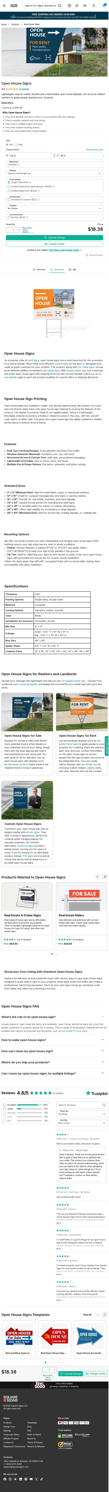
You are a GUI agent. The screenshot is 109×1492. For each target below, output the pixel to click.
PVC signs (28, 859)
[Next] (102, 1318)
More (58, 1227)
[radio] (7, 144)
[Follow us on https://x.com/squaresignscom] (36, 1483)
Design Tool (9, 1430)
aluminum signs (25, 849)
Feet (20, 144)
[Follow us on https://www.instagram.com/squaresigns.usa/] (10, 1483)
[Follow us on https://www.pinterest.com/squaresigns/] (25, 1483)
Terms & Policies (34, 1446)
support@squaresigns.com (15, 1470)
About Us (31, 1442)
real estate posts (16, 765)
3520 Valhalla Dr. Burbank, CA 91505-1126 (23, 1465)
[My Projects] (82, 6)
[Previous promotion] (13, 16)
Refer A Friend (33, 1438)
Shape (13, 170)
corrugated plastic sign (73, 682)
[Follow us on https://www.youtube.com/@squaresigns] (31, 1483)
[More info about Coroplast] (18, 164)
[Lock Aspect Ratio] (53, 154)
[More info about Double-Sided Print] (39, 191)
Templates (31, 1426)
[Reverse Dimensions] (53, 157)
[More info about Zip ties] (27, 217)
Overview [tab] (40, 270)
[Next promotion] (93, 16)
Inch (11, 144)
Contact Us (8, 1446)
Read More (7, 102)
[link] (19, 1343)
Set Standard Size (92, 149)
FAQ (29, 1434)
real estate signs (72, 369)
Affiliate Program (11, 1442)
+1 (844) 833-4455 (12, 1468)
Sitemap (7, 1434)
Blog (29, 1430)
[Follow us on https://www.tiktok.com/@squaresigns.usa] (41, 1483)
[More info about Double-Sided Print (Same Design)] (53, 186)
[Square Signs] (14, 5)
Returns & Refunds (35, 1450)
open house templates (25, 686)
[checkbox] (9, 199)
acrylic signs (32, 836)
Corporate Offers (11, 1438)
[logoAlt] (26, 1402)
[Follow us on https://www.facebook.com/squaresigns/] (4, 1483)
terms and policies (35, 375)
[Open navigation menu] (4, 5)
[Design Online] (74, 6)
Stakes (13, 205)
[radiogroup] (14, 144)
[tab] (47, 74)
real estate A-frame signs (78, 1034)
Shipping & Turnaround (14, 1450)
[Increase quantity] (18, 229)
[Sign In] (92, 5)
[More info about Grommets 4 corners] (38, 199)
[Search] (57, 5)
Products (7, 1426)
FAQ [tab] (73, 270)
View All (85, 1319)
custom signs (73, 362)
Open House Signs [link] (31, 24)
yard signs (33, 358)
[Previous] (95, 1318)
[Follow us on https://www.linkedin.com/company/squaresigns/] (20, 1483)
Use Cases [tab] (58, 270)
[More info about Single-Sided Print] (30, 182)
